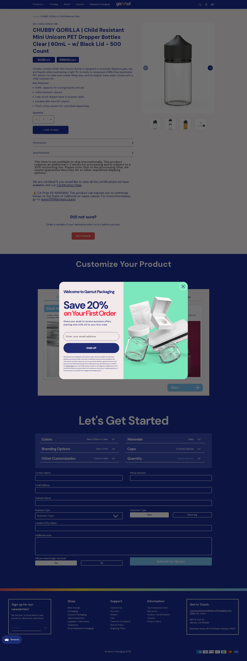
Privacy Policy (70, 366)
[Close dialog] (183, 286)
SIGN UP (91, 348)
